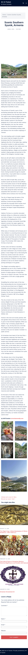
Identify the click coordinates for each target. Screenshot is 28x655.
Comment (4, 605)
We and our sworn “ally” (8, 499)
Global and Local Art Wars (9, 497)
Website (3, 630)
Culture (18, 29)
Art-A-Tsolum (6, 2)
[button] (23, 3)
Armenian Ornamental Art (7, 592)
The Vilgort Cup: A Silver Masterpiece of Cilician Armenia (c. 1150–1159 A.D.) (13, 531)
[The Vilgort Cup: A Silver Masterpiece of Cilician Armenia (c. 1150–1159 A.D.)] (14, 515)
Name (3, 619)
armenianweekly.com (17, 418)
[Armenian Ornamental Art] (14, 575)
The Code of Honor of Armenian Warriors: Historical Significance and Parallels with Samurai (14, 562)
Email (3, 624)
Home (4, 14)
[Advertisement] (14, 47)
